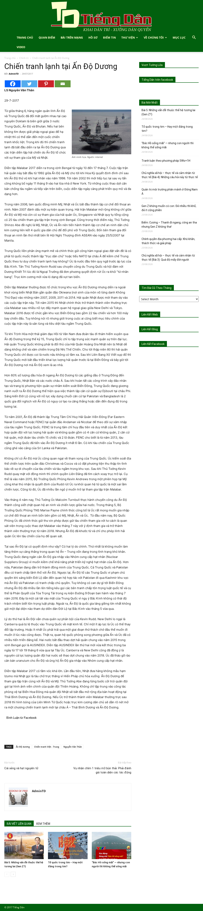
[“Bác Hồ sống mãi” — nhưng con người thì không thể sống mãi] (111, 845)
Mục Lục (179, 37)
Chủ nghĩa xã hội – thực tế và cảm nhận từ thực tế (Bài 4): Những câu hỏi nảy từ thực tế (170, 175)
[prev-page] (6, 874)
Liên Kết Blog (150, 329)
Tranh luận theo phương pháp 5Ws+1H (166, 160)
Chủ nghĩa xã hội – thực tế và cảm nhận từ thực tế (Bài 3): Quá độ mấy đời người (168, 257)
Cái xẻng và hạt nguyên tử (21, 768)
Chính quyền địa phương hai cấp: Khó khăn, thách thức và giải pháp (168, 241)
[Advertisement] (67, 731)
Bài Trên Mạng (72, 37)
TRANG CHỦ (25, 37)
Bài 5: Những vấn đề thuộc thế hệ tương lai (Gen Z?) (168, 112)
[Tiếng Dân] (101, 16)
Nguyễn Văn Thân (72, 746)
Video (21, 47)
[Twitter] (29, 83)
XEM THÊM (43, 823)
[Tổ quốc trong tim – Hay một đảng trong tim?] (67, 845)
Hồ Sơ (93, 37)
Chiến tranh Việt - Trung (46, 746)
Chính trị (24, 58)
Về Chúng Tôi (154, 37)
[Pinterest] (46, 83)
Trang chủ (9, 58)
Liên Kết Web (150, 314)
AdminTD (14, 73)
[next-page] (13, 874)
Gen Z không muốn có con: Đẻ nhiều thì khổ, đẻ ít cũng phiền (169, 208)
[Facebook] (13, 83)
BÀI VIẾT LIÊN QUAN (19, 823)
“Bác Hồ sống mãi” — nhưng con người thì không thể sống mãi (167, 145)
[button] (194, 38)
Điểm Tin (109, 37)
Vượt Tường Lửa (152, 65)
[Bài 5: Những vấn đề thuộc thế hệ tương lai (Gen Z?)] (24, 845)
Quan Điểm (47, 37)
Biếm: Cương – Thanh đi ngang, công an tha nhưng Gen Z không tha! (169, 224)
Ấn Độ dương (23, 746)
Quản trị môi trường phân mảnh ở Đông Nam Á (170, 191)
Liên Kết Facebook (153, 344)
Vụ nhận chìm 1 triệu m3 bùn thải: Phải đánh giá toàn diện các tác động (102, 770)
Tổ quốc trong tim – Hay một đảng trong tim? (167, 128)
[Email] (63, 83)
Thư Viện (128, 37)
